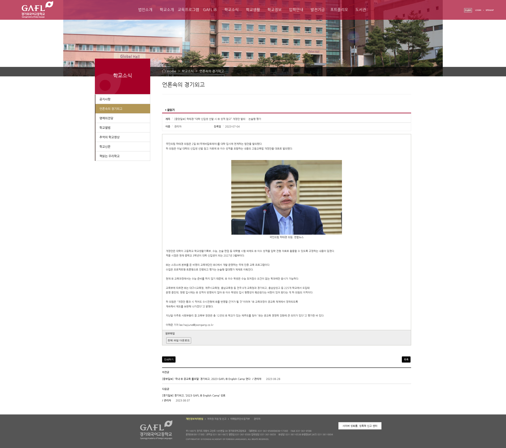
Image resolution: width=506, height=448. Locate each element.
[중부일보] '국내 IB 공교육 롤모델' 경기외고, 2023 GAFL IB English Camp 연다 (206, 378)
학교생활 (253, 9)
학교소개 (167, 9)
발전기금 (318, 9)
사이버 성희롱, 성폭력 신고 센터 (360, 425)
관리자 (257, 418)
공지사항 (104, 99)
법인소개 (145, 9)
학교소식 (231, 9)
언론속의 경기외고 (211, 71)
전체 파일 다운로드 (179, 340)
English (468, 10)
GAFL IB (210, 9)
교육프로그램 (188, 9)
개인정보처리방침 (194, 418)
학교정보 (274, 9)
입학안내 (296, 9)
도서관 (360, 9)
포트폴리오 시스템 (339, 13)
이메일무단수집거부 (240, 418)
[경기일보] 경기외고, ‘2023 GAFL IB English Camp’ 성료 (193, 395)
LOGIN (478, 10)
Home (171, 71)
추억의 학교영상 (109, 137)
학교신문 (104, 146)
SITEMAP (490, 10)
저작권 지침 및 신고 (216, 418)
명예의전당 (106, 118)
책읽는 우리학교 (109, 156)
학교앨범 (104, 127)
